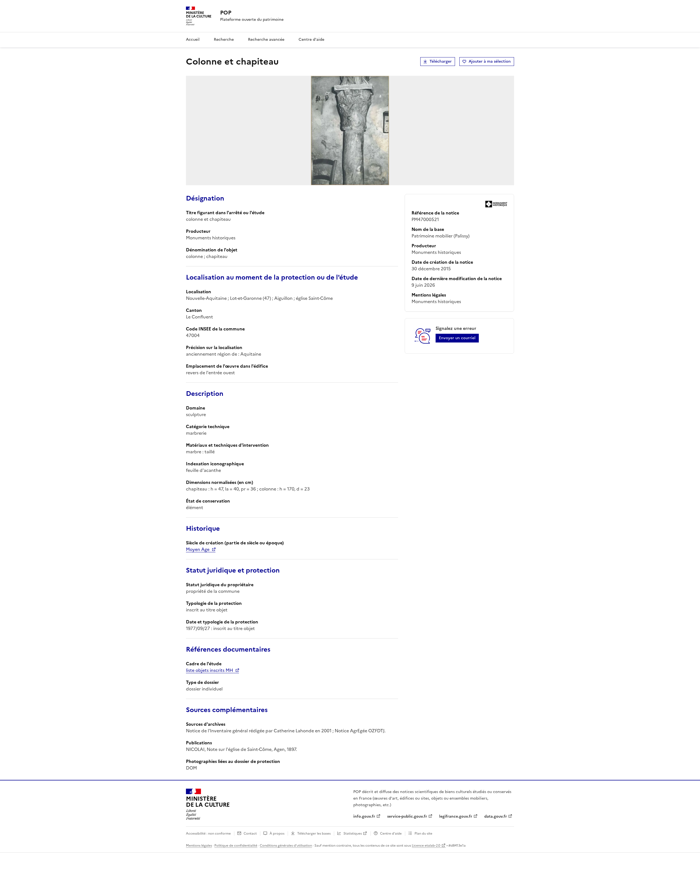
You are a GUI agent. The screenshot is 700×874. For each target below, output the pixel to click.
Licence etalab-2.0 (426, 845)
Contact (250, 833)
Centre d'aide (311, 39)
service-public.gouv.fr (407, 816)
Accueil (193, 39)
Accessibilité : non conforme (208, 833)
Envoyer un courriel (457, 338)
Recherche (224, 39)
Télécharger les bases (314, 833)
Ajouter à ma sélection (490, 61)
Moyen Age (197, 549)
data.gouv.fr (495, 816)
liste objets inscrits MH (209, 670)
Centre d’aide (391, 833)
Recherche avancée (266, 39)
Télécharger (441, 61)
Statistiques (352, 833)
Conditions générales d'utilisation (286, 845)
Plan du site (423, 833)
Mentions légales (199, 845)
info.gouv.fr (364, 816)
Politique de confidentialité (235, 845)
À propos (277, 833)
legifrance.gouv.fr (455, 816)
